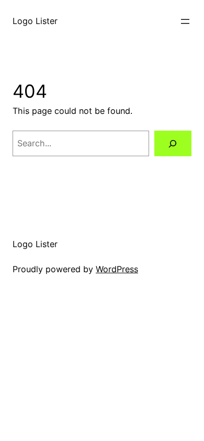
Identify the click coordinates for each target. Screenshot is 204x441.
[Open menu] (185, 21)
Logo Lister (35, 21)
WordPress (117, 269)
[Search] (172, 144)
